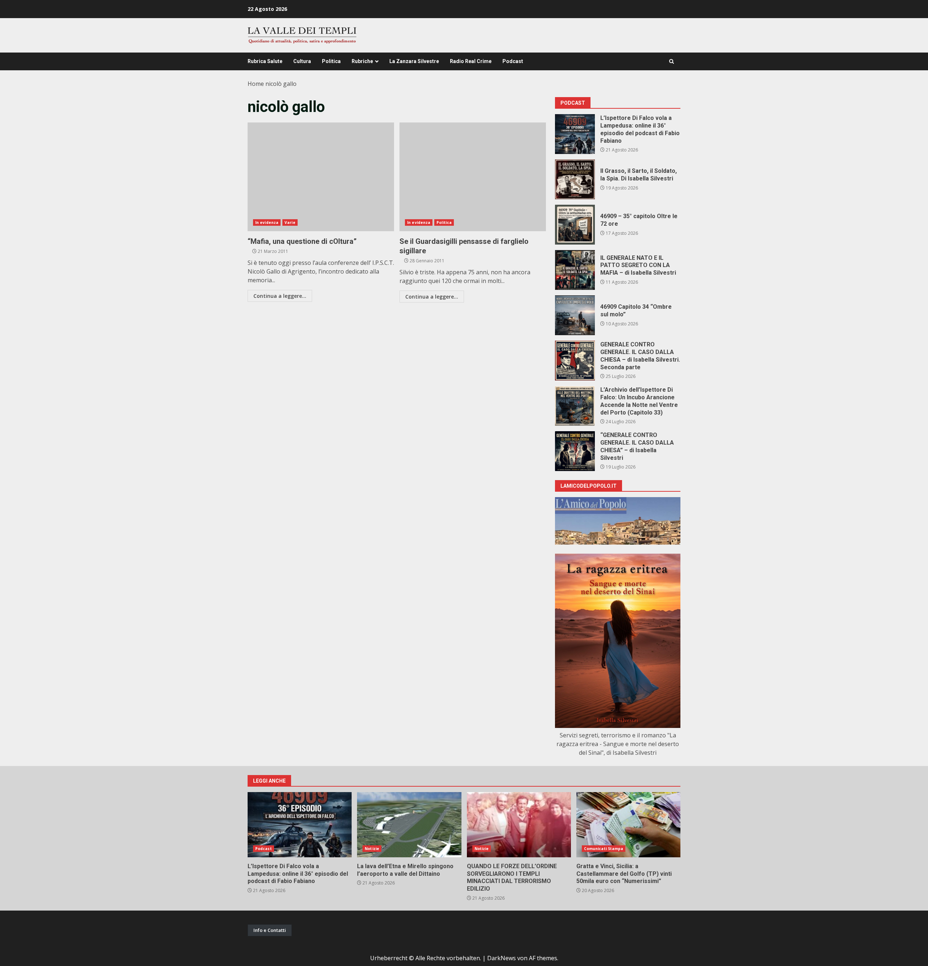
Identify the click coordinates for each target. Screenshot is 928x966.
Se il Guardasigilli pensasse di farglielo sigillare (472, 176)
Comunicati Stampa (604, 848)
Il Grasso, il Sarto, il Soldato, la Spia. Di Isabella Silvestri (575, 179)
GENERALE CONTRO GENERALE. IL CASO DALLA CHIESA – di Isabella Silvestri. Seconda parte (575, 360)
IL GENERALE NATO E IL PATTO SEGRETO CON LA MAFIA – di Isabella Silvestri (575, 270)
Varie (290, 222)
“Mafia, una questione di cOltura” (321, 176)
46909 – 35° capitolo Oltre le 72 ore (575, 225)
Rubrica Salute (265, 61)
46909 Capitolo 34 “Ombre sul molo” (575, 315)
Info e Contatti (269, 930)
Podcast (512, 61)
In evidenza (266, 222)
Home (256, 84)
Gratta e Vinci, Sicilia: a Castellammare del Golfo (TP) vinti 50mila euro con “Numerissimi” (628, 824)
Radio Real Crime (471, 61)
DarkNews (501, 958)
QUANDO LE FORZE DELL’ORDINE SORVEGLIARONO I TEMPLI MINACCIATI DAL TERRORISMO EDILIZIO (519, 824)
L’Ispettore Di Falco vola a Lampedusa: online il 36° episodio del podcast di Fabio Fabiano (575, 134)
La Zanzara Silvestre (414, 61)
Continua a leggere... (279, 295)
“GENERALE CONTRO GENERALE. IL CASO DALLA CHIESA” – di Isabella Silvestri (575, 451)
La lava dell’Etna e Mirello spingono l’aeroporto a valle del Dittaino (409, 824)
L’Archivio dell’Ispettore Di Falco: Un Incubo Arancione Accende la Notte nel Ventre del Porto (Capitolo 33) (575, 406)
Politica (331, 61)
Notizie (372, 848)
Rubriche (362, 61)
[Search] (671, 61)
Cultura (302, 61)
